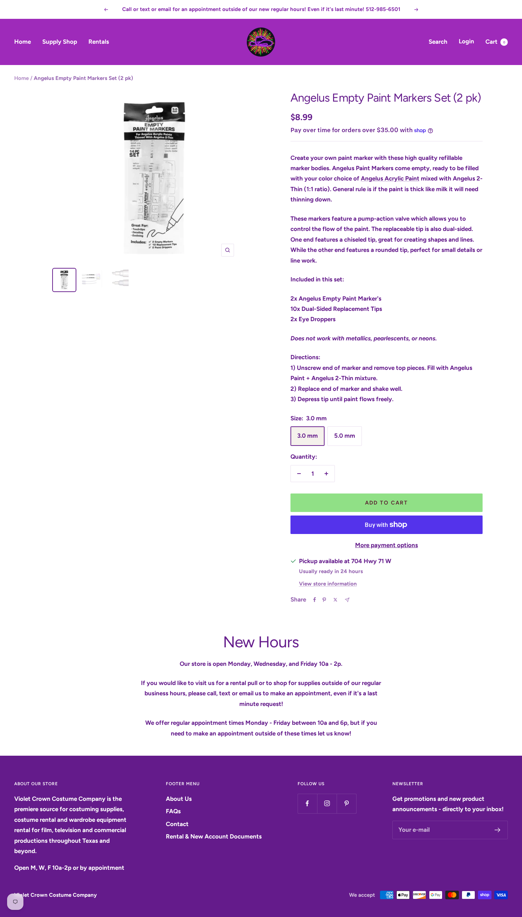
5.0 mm (344, 435)
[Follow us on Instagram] (327, 803)
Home (22, 41)
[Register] (498, 829)
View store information (328, 584)
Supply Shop (59, 41)
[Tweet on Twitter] (335, 599)
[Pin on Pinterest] (324, 599)
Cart (495, 41)
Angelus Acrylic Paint (390, 178)
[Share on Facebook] (314, 599)
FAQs (173, 811)
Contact (177, 823)
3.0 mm (307, 435)
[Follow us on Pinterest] (346, 803)
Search (438, 41)
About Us (179, 798)
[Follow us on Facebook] (307, 803)
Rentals (98, 41)
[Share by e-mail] (347, 600)
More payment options (386, 545)
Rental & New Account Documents (214, 836)
